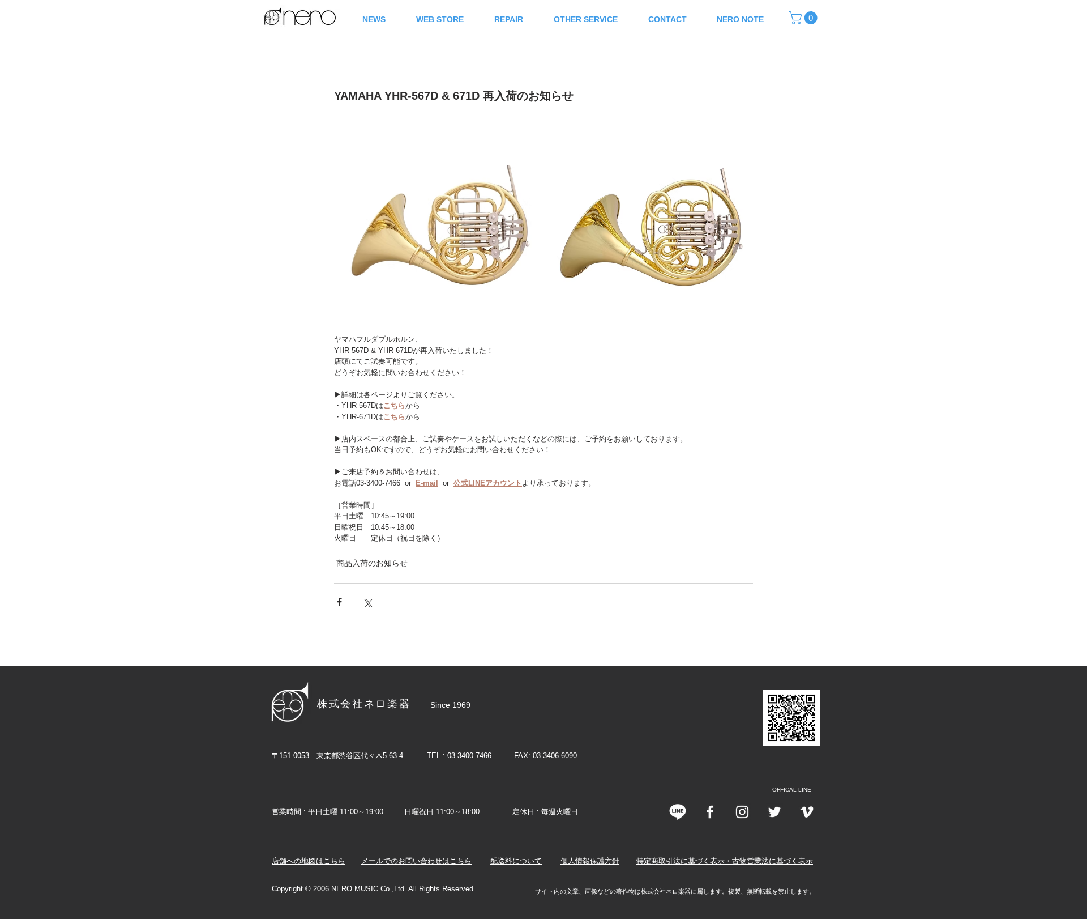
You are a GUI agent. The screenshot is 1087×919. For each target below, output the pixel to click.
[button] (804, 17)
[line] (677, 811)
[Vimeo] (806, 811)
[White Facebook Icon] (709, 811)
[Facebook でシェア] (339, 602)
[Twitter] (774, 811)
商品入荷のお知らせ (372, 563)
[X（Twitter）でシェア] (367, 602)
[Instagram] (742, 811)
